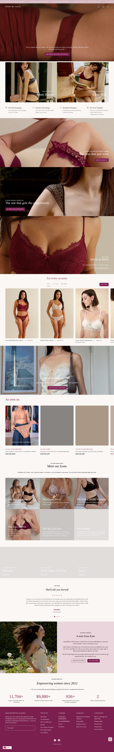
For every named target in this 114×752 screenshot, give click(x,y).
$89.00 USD (99, 340)
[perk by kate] (12, 7)
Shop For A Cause (81, 726)
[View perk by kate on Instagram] (55, 740)
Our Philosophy (45, 719)
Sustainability (79, 721)
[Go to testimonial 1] (54, 616)
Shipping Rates (98, 721)
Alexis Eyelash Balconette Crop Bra (14, 340)
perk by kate (58, 744)
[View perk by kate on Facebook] (59, 740)
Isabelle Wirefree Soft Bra (47, 340)
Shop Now (104, 284)
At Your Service (98, 713)
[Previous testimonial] (50, 616)
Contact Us (61, 726)
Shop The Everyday (101, 160)
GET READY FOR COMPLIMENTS (15, 209)
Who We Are (44, 713)
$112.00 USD (60, 340)
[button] (98, 6)
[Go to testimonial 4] (59, 616)
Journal (60, 724)
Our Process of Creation (47, 727)
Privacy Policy (98, 726)
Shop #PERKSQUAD (64, 721)
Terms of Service (98, 729)
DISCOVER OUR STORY (79, 661)
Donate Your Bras (81, 724)
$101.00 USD (30, 340)
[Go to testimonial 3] (57, 616)
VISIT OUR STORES (93, 661)
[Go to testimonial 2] (56, 616)
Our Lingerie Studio (46, 730)
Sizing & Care (98, 724)
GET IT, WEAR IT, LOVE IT (102, 268)
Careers (43, 725)
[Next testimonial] (63, 616)
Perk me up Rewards (46, 722)
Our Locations (44, 732)
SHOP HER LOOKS (10, 454)
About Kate (43, 717)
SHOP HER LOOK (45, 454)
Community (61, 713)
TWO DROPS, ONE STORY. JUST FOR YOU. (57, 54)
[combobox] (7, 747)
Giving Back (80, 713)
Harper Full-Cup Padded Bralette (83, 340)
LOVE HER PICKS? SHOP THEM (57, 388)
